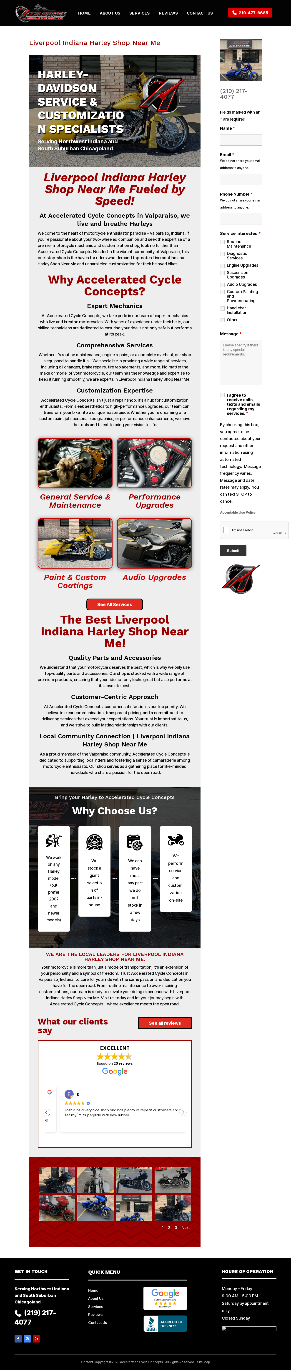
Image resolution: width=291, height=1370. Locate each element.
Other (232, 320)
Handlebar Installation (237, 310)
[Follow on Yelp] (36, 1339)
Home (84, 13)
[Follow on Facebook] (18, 1339)
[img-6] (95, 1220)
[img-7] (134, 1220)
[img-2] (95, 1193)
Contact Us (200, 13)
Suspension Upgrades (237, 274)
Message (231, 333)
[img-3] (134, 1193)
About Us (110, 13)
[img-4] (173, 1193)
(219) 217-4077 (234, 93)
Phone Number (236, 194)
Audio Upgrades (242, 284)
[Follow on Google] (27, 1339)
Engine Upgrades (242, 265)
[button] (183, 1112)
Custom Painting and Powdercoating (242, 296)
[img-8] (173, 1220)
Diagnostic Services (237, 255)
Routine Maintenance (239, 244)
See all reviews (165, 1023)
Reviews (168, 13)
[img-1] (57, 1193)
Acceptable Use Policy (238, 512)
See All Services (114, 604)
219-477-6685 (253, 12)
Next (186, 1227)
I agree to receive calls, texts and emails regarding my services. (243, 404)
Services (139, 13)
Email (227, 154)
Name (227, 128)
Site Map (203, 1362)
